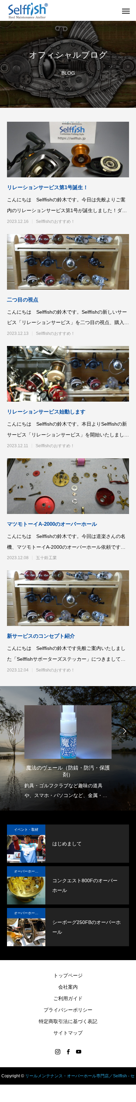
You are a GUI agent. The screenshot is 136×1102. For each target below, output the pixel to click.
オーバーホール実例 (29, 871)
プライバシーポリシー (68, 1010)
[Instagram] (57, 1051)
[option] (68, 750)
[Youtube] (78, 1051)
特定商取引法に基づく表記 (68, 1021)
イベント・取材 (26, 829)
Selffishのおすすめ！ (55, 221)
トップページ (68, 975)
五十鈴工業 (46, 558)
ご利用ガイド (68, 998)
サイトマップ (68, 1033)
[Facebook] (68, 1051)
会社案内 (68, 987)
